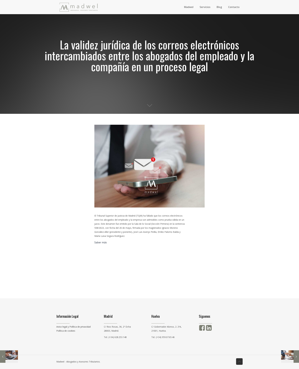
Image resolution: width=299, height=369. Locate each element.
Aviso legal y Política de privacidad (73, 326)
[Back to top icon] (239, 361)
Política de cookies (65, 330)
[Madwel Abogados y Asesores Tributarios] (78, 7)
